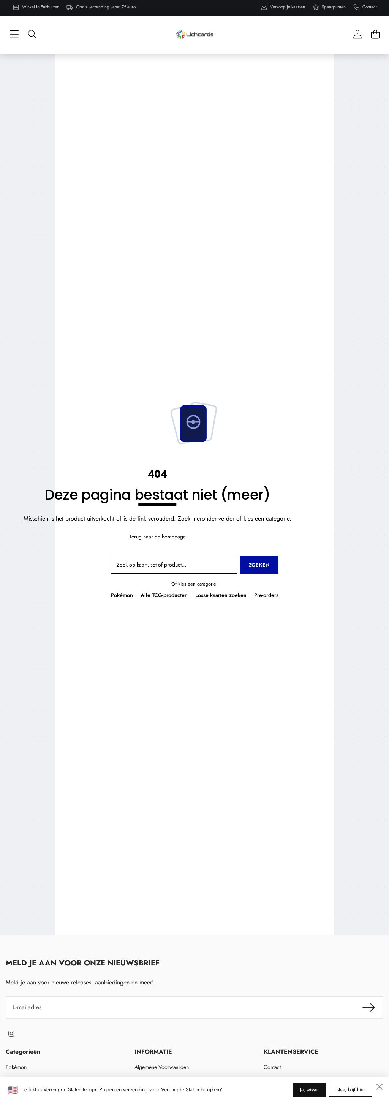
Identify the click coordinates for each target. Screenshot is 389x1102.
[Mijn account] (357, 34)
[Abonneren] (369, 1007)
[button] (375, 34)
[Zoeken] (32, 34)
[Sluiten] (379, 1086)
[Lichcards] (195, 34)
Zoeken (259, 564)
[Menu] (14, 34)
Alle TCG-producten (164, 595)
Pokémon (122, 595)
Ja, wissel (309, 1089)
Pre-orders (266, 595)
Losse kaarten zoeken (221, 595)
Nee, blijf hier (350, 1089)
